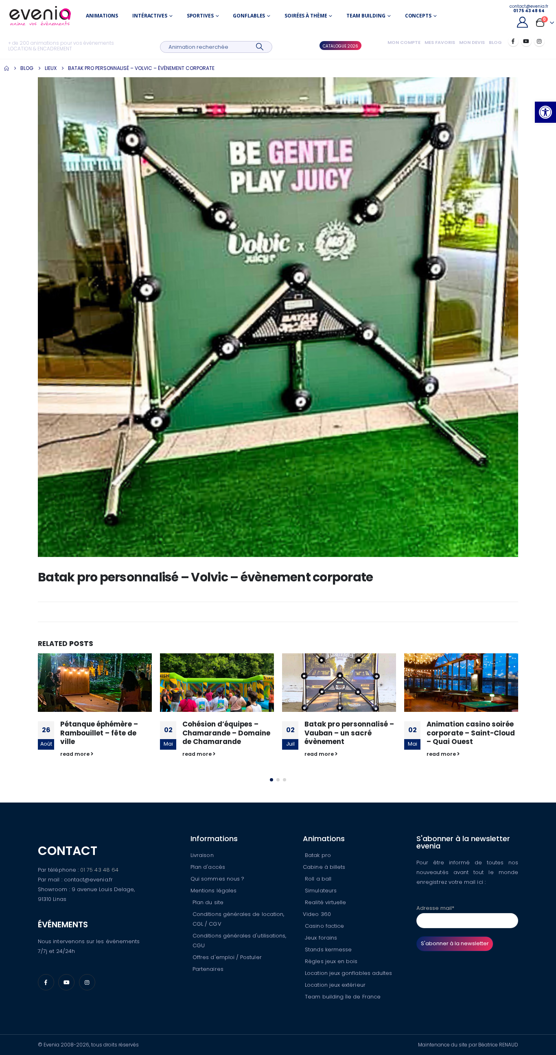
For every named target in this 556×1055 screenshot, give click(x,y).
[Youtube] (526, 41)
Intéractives (149, 15)
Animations (102, 15)
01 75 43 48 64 (99, 870)
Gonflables (249, 15)
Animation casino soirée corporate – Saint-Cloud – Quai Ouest (471, 733)
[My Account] (522, 22)
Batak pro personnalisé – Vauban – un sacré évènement (349, 733)
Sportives (200, 15)
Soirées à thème (306, 15)
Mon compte (403, 42)
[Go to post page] (95, 682)
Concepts (418, 15)
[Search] (260, 46)
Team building (365, 15)
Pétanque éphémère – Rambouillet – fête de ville (99, 733)
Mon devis (472, 42)
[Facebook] (513, 41)
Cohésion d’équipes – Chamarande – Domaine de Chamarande (226, 733)
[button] (545, 112)
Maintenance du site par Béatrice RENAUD (468, 1044)
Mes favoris (440, 42)
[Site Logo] (40, 15)
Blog (495, 42)
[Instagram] (539, 41)
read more (75, 753)
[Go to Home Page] (6, 68)
